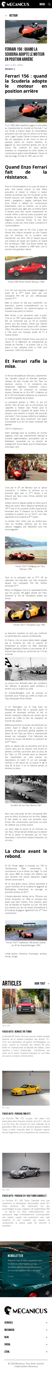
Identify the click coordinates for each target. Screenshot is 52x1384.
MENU (42, 4)
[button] (26, 1322)
